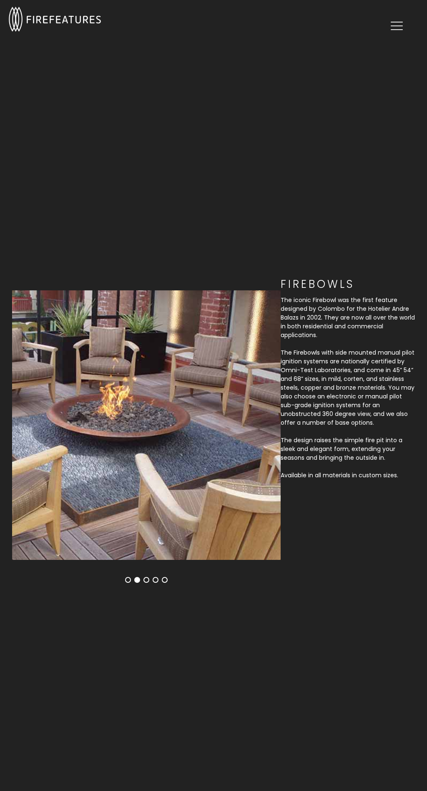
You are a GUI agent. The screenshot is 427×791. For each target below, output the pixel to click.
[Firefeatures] (54, 18)
